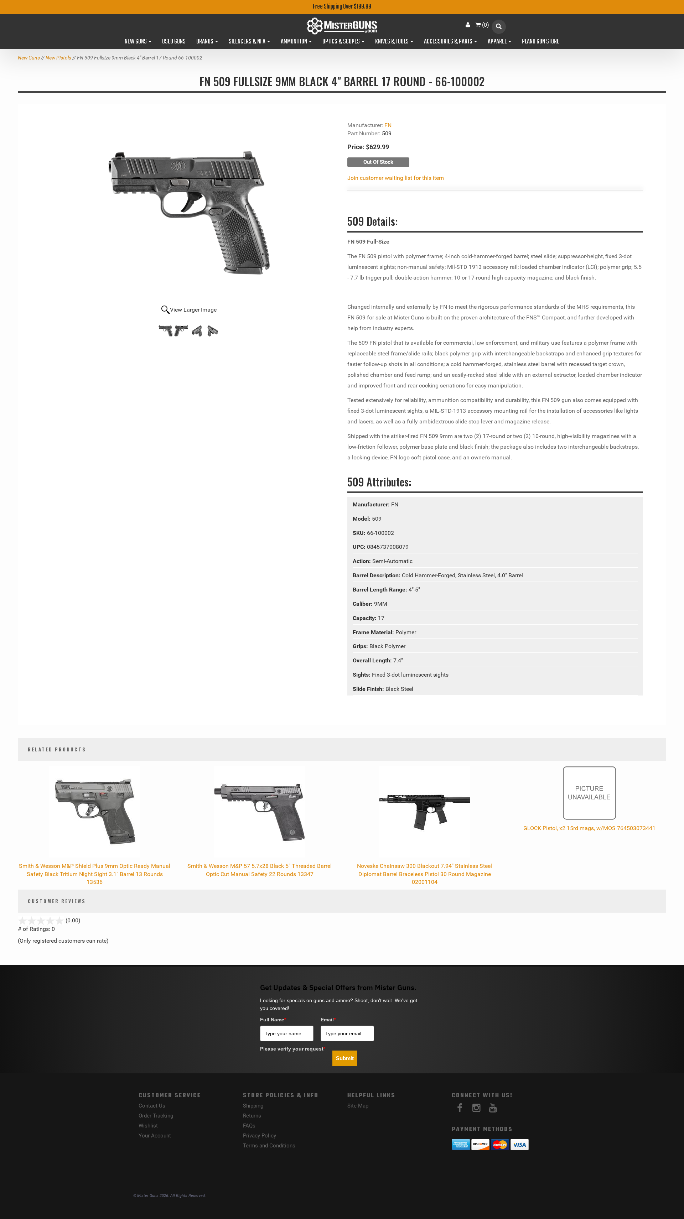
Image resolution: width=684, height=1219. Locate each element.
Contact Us (152, 1106)
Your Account (155, 1135)
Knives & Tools (392, 42)
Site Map (357, 1106)
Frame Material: (374, 632)
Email (328, 1019)
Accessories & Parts (448, 42)
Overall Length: (373, 660)
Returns (252, 1116)
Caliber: (363, 603)
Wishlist (148, 1125)
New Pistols (58, 58)
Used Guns (174, 42)
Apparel (498, 42)
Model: (362, 518)
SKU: (360, 533)
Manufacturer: (372, 504)
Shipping (253, 1106)
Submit (345, 1058)
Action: (362, 561)
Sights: (362, 674)
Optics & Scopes (341, 42)
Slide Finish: (369, 689)
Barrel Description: (377, 575)
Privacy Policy (259, 1135)
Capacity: (365, 618)
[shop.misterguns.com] (342, 26)
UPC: (360, 546)
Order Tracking (156, 1116)
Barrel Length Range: (381, 589)
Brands (205, 42)
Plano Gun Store (540, 42)
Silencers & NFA (247, 42)
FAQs (249, 1125)
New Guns (136, 42)
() (485, 24)
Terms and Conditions (269, 1145)
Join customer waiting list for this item (395, 177)
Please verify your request (292, 1049)
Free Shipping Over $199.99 (342, 7)
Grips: (361, 646)
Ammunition (294, 42)
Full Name (273, 1019)
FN (388, 125)
